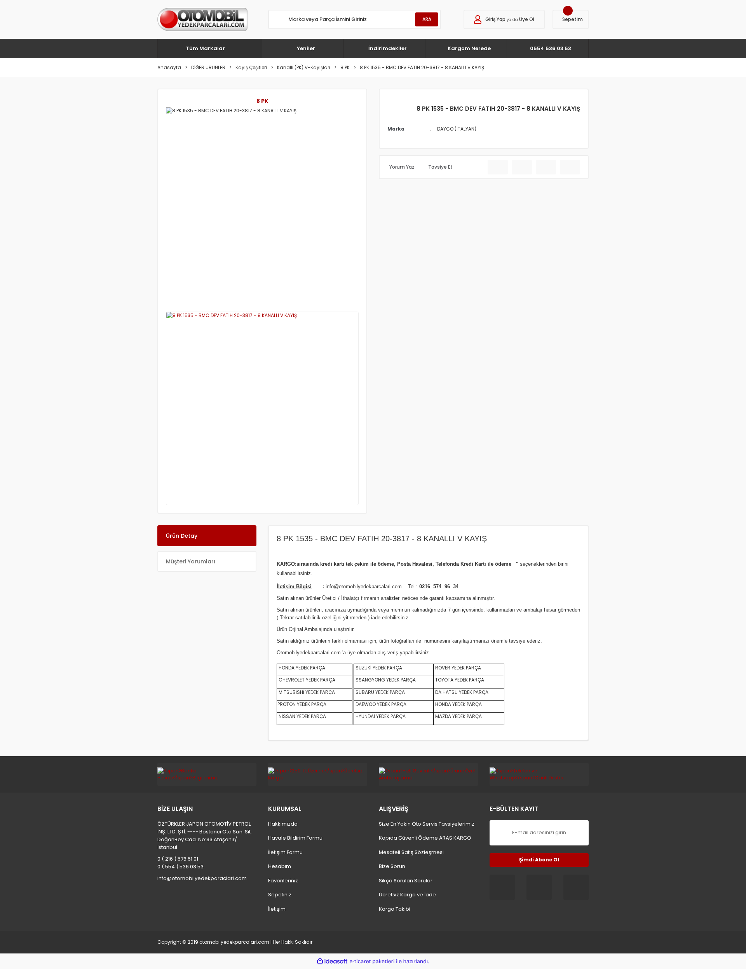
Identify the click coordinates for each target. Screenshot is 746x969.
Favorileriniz (283, 880)
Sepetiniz (279, 894)
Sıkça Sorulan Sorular (405, 880)
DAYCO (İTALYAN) (456, 128)
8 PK (262, 101)
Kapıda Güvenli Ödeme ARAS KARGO (425, 838)
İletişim (277, 909)
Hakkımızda (283, 824)
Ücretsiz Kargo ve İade (407, 894)
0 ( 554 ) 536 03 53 (180, 866)
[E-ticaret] (372, 961)
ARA (426, 19)
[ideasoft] (332, 961)
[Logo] (202, 19)
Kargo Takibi (394, 909)
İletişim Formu (285, 852)
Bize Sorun (392, 866)
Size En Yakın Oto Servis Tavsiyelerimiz (426, 824)
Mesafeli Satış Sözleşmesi (411, 852)
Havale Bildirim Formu (295, 838)
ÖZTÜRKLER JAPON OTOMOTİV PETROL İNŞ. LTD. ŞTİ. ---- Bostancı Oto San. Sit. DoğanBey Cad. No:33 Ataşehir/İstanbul (204, 835)
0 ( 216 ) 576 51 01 (177, 859)
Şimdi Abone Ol (539, 859)
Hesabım (279, 866)
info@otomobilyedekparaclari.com (202, 878)
